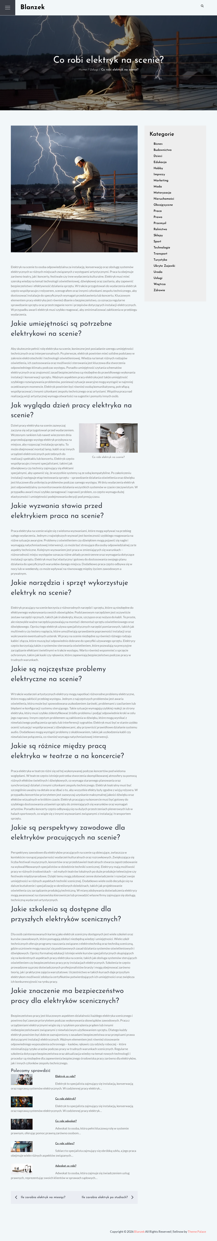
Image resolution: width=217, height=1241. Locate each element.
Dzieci (158, 156)
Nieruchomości (164, 198)
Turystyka (160, 259)
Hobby (158, 168)
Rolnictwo (160, 229)
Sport (157, 241)
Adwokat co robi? (65, 1166)
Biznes (158, 144)
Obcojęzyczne (163, 205)
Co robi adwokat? (66, 1121)
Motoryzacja (162, 192)
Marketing (161, 180)
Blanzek (32, 7)
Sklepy (158, 235)
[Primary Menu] (7, 7)
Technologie (162, 247)
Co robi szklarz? (64, 1143)
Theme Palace (197, 1231)
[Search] (202, 5)
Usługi (158, 278)
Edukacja (160, 162)
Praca (158, 211)
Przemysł (160, 223)
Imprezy (159, 174)
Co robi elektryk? (65, 1098)
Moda (158, 186)
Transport (160, 253)
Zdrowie (159, 290)
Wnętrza (160, 284)
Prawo (158, 217)
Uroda (158, 272)
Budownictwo (163, 150)
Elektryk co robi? (65, 1076)
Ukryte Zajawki (164, 266)
